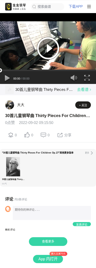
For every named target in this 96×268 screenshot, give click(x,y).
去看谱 (83, 89)
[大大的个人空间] (9, 104)
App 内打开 (48, 259)
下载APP (76, 6)
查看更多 (48, 241)
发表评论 (81, 224)
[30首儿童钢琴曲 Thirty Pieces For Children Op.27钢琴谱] (13, 166)
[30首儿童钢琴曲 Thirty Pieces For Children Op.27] (9, 89)
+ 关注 (83, 105)
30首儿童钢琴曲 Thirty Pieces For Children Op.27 (44, 89)
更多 (87, 153)
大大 (20, 105)
